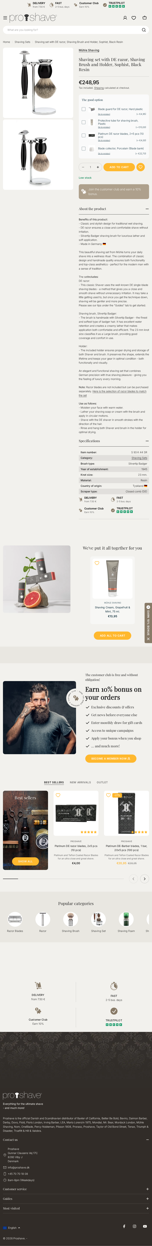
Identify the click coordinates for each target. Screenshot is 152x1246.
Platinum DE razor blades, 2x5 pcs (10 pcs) (121, 135)
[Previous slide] (133, 878)
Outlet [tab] (102, 782)
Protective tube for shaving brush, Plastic (118, 122)
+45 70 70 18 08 (18, 1173)
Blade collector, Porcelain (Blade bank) (121, 148)
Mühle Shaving (89, 50)
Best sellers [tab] (54, 782)
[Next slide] (144, 878)
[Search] (144, 30)
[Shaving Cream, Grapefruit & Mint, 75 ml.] (112, 579)
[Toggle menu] (5, 18)
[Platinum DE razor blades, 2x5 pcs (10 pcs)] (76, 813)
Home (6, 41)
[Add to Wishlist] (140, 167)
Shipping (99, 87)
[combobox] (76, 30)
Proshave (76, 841)
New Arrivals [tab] (80, 782)
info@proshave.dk (18, 1167)
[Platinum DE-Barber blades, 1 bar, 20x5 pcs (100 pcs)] (126, 813)
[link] (114, 191)
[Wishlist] (134, 17)
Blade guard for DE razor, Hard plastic (120, 109)
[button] (148, 623)
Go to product (104, 114)
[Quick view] (127, 566)
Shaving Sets (22, 41)
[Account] (125, 18)
